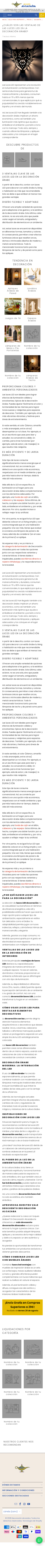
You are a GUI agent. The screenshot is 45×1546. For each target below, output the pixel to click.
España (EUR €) (11, 1511)
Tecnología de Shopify (32, 1521)
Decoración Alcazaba (21, 1518)
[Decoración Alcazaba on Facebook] (20, 1504)
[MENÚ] (3, 15)
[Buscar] (36, 15)
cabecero (7, 500)
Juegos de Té (13, 309)
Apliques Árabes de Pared (13, 281)
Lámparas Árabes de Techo (32, 368)
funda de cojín (21, 497)
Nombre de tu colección (32, 337)
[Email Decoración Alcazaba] (16, 1504)
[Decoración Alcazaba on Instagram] (24, 1504)
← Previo (28, 20)
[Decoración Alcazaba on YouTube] (29, 1504)
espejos (20, 500)
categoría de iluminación (16, 546)
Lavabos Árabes (32, 280)
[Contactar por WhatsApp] (39, 1540)
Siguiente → (38, 20)
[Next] (39, 160)
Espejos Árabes (32, 310)
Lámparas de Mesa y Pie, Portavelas (13, 338)
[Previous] (3, 159)
